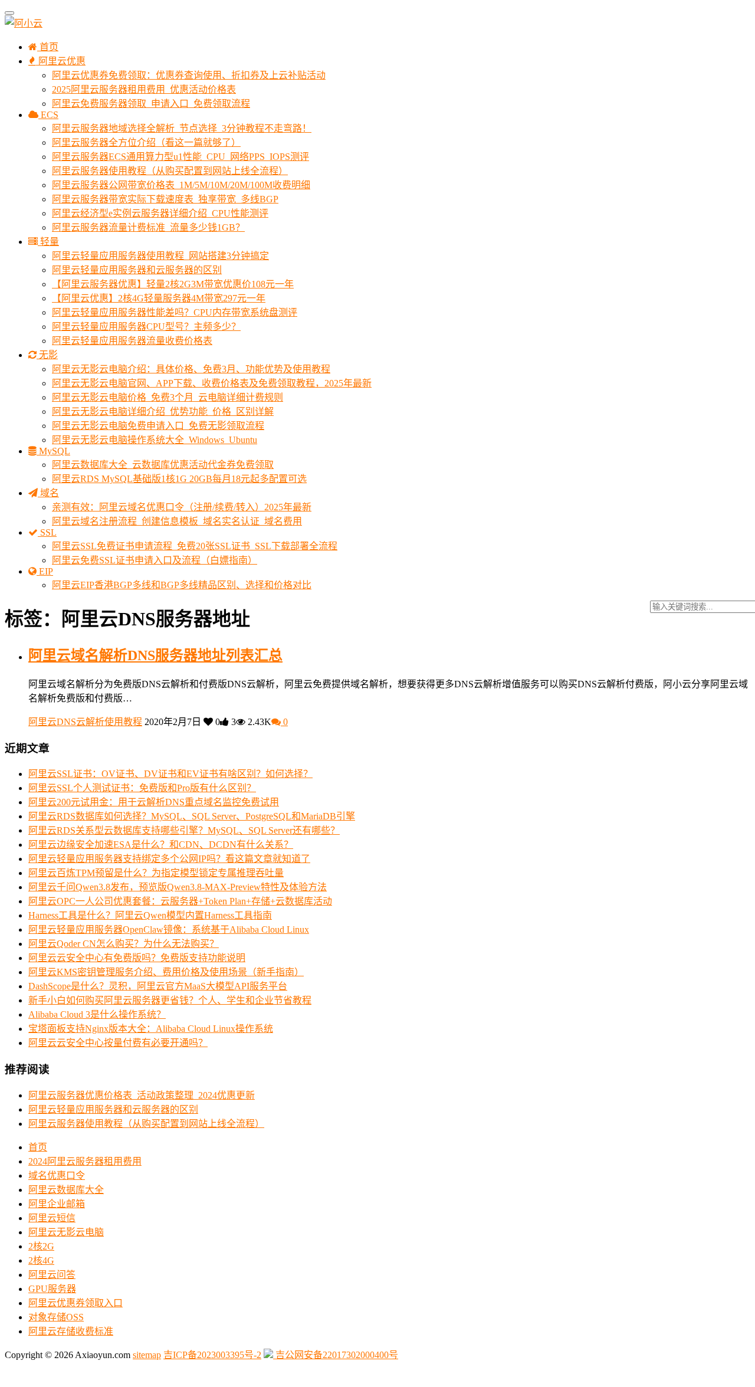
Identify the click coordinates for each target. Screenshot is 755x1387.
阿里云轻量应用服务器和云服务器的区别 (137, 270)
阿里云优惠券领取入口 (75, 1303)
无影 (47, 355)
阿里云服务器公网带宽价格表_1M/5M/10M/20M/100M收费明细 (181, 185)
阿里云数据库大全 (66, 1190)
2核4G (41, 1260)
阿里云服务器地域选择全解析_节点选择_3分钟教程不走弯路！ (181, 128)
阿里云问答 (52, 1275)
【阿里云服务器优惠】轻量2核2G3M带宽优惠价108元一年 (173, 284)
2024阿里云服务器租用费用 (85, 1161)
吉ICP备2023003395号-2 (212, 1355)
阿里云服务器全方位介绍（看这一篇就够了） (146, 142)
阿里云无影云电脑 (66, 1232)
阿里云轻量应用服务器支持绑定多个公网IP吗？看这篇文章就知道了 (169, 859)
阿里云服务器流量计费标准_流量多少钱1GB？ (148, 227)
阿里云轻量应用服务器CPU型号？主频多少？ (146, 327)
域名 (48, 493)
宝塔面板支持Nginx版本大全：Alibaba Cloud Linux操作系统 (150, 1029)
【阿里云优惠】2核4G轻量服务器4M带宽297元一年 (158, 298)
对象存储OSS (56, 1317)
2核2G (41, 1246)
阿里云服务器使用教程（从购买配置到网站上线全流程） (170, 171)
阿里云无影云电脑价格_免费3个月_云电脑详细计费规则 (167, 397)
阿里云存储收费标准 (70, 1331)
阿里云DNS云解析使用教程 (85, 722)
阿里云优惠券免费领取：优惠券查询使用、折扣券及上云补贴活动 (189, 75)
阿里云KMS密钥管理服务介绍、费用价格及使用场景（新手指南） (166, 972)
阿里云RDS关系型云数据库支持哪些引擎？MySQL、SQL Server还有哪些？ (184, 830)
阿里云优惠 (61, 61)
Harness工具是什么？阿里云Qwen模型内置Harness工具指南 (150, 915)
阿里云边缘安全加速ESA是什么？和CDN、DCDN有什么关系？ (160, 845)
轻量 (48, 242)
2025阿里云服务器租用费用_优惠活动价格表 (144, 89)
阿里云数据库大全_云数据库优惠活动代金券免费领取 (163, 465)
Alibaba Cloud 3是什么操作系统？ (97, 1014)
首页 (47, 47)
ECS (48, 115)
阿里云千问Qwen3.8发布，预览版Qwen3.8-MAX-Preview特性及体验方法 (177, 887)
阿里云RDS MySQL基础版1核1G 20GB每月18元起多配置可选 (179, 479)
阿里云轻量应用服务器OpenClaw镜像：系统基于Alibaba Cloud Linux (168, 929)
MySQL (53, 451)
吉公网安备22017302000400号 (335, 1355)
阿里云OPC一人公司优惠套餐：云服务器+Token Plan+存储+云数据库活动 (180, 901)
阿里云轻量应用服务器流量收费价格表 (132, 341)
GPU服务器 (52, 1289)
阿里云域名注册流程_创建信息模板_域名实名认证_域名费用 (177, 521)
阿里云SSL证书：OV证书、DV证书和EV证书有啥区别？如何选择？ (170, 774)
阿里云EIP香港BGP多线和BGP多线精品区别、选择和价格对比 (181, 585)
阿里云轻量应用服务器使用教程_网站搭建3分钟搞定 (160, 256)
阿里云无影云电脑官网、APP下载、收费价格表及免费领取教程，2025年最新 (212, 383)
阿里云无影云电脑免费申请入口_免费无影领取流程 (158, 426)
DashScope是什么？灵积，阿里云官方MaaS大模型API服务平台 (157, 986)
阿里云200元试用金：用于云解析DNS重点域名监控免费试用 (153, 802)
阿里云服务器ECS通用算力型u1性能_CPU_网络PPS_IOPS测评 (180, 157)
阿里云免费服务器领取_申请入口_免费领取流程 (151, 104)
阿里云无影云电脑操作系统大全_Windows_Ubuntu (154, 440)
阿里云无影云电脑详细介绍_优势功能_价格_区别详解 (163, 411)
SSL (47, 532)
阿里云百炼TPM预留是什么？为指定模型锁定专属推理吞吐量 (156, 873)
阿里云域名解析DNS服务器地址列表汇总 (155, 655)
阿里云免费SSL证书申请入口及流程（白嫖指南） (154, 560)
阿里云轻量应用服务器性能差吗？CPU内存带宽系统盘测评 (174, 312)
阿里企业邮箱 (56, 1204)
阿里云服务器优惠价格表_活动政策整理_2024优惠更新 (141, 1095)
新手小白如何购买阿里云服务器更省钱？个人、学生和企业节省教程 (169, 1000)
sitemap (147, 1355)
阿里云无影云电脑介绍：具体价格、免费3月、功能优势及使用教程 (191, 369)
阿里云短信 (52, 1218)
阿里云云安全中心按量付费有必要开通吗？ (118, 1043)
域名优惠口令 (56, 1175)
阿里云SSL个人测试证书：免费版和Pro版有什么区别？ (142, 788)
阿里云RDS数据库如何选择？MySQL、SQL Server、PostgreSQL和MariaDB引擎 (191, 816)
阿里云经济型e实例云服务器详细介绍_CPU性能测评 (160, 213)
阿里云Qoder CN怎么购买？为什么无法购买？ (123, 944)
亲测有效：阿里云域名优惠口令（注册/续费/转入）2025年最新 (181, 507)
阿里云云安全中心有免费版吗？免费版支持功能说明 (136, 958)
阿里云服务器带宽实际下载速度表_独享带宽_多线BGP (165, 199)
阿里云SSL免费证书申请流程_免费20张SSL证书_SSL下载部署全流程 (194, 546)
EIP (45, 571)
